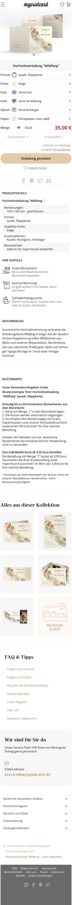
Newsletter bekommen (22, 718)
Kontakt (20, 875)
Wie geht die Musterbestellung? (27, 685)
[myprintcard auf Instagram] (26, 885)
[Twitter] (40, 180)
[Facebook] (23, 180)
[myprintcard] (36, 8)
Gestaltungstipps (18, 694)
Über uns (13, 710)
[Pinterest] (31, 180)
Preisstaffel (52, 137)
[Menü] (5, 4)
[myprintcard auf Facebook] (33, 885)
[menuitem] (62, 4)
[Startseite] (4, 846)
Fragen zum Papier (19, 677)
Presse (44, 872)
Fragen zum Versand (20, 669)
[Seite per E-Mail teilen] (48, 181)
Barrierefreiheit (13, 872)
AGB (14, 868)
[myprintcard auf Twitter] (48, 885)
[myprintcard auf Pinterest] (41, 885)
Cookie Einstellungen (40, 875)
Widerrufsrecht (29, 868)
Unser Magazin (17, 702)
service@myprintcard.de (28, 774)
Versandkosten (62, 149)
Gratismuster (16, 137)
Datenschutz (49, 868)
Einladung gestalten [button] (36, 158)
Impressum (57, 872)
